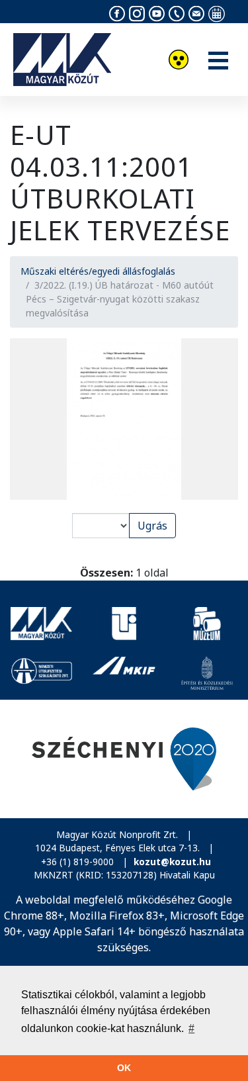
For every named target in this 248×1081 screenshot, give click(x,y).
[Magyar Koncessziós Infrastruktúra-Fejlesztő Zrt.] (124, 673)
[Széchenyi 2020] (124, 759)
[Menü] (218, 61)
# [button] (191, 1028)
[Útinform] (124, 623)
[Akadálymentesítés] (178, 61)
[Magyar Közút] (41, 623)
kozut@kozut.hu (172, 861)
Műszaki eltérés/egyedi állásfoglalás (98, 271)
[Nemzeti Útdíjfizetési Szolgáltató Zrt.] (41, 673)
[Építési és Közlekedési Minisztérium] (206, 673)
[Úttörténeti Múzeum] (206, 623)
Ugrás (152, 525)
